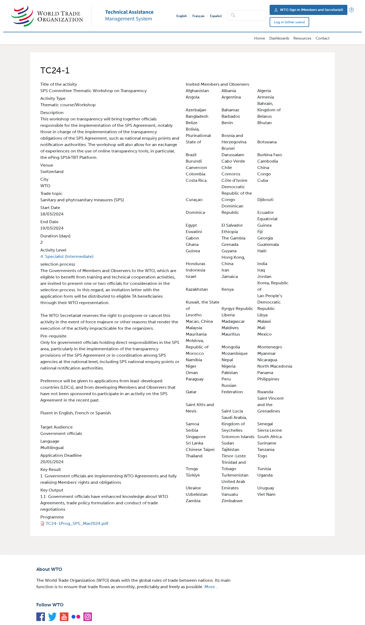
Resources (302, 38)
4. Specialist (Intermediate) (67, 256)
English (181, 16)
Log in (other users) (289, 22)
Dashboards (279, 38)
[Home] (51, 16)
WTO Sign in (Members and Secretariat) (311, 10)
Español (216, 16)
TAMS (137, 16)
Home (259, 38)
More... (211, 586)
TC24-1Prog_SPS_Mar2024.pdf (77, 523)
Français (198, 16)
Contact (322, 38)
